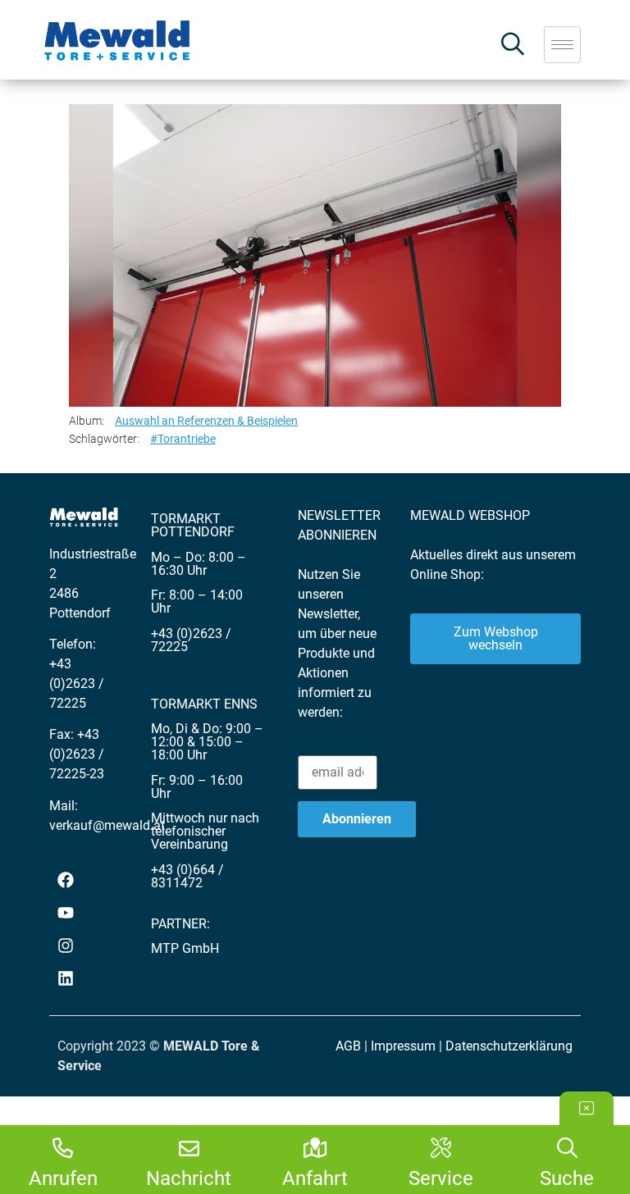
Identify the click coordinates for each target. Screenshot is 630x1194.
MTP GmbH (185, 948)
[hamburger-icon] (562, 44)
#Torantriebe (183, 438)
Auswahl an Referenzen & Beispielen (206, 420)
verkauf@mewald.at (107, 825)
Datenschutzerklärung (509, 1046)
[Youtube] (65, 912)
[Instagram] (65, 945)
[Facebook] (65, 880)
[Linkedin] (65, 978)
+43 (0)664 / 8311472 (187, 876)
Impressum (403, 1046)
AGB (348, 1046)
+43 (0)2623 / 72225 (76, 683)
